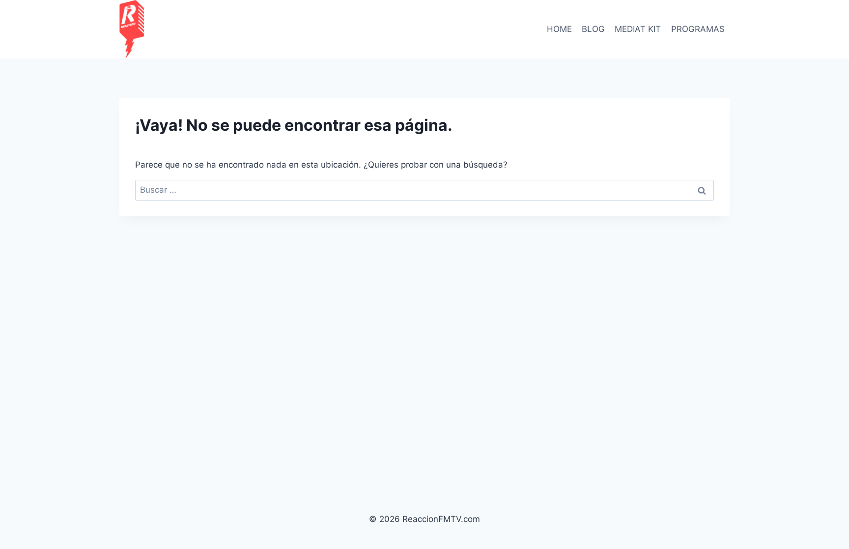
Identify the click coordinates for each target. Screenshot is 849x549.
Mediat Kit (638, 29)
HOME (559, 29)
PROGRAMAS (698, 29)
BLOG (593, 29)
